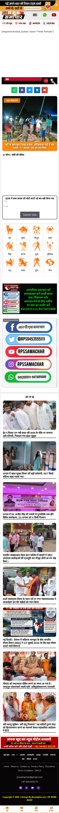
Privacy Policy (37, 766)
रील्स (36, 811)
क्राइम (38, 755)
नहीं (6, 207)
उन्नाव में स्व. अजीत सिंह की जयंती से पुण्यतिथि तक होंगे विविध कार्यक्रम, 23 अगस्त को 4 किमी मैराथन (28, 516)
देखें (22, 811)
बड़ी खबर (6, 755)
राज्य (13, 755)
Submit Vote (30, 214)
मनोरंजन (53, 755)
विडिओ (29, 759)
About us (15, 766)
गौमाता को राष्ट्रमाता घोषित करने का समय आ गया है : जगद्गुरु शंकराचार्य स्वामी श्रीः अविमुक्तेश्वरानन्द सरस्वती (29, 685)
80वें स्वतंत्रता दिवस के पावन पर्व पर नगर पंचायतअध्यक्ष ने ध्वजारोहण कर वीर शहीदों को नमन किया (29, 601)
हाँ (6, 202)
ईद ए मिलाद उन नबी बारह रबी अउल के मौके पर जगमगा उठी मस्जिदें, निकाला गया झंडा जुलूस (28, 434)
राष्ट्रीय (22, 755)
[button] (14, 90)
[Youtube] (32, 788)
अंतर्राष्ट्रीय (30, 755)
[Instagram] (38, 788)
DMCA (38, 770)
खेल (23, 759)
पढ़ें (7, 811)
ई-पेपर (35, 759)
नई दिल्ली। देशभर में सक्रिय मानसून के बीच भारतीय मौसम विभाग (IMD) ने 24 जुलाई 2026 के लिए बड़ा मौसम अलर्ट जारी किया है (29, 642)
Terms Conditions (25, 770)
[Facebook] (21, 788)
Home (6, 766)
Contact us (25, 766)
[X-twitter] (27, 788)
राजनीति (45, 755)
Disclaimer (50, 766)
